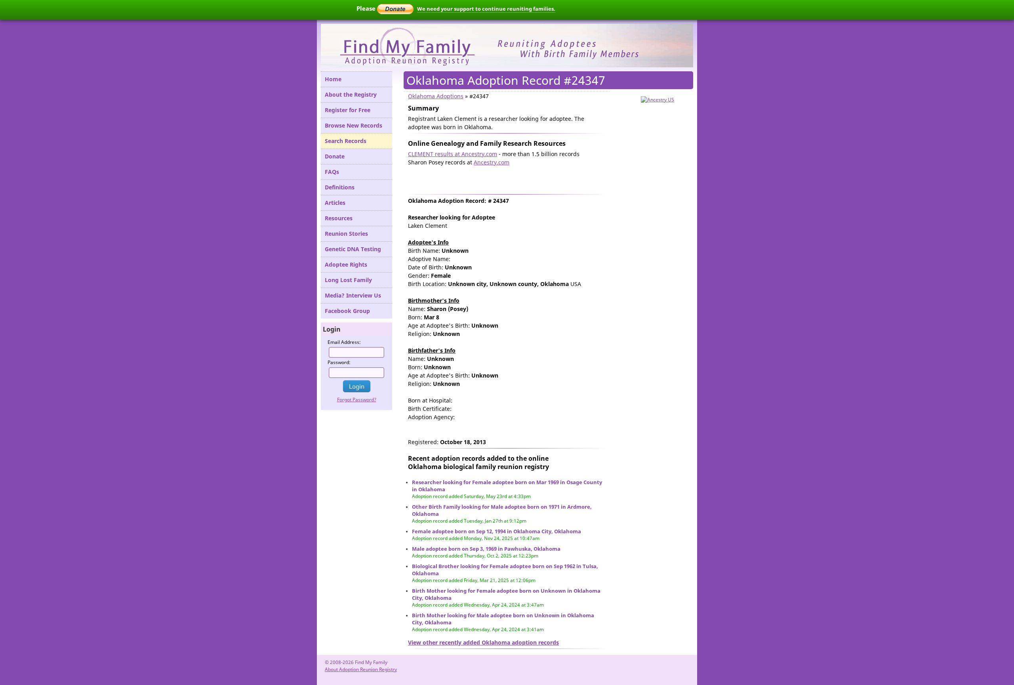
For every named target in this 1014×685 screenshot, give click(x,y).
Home (333, 79)
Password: (339, 362)
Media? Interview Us (353, 295)
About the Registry (351, 94)
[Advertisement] (500, 178)
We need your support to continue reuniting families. (486, 8)
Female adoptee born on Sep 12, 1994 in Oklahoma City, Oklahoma (496, 531)
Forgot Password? (356, 399)
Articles (335, 202)
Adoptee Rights (346, 264)
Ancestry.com (491, 162)
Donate (335, 156)
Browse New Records (353, 125)
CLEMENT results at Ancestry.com (452, 154)
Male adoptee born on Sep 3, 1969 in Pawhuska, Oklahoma (486, 548)
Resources (339, 218)
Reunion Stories (346, 233)
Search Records (345, 141)
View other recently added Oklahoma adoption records (483, 642)
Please (366, 8)
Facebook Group (347, 311)
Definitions (340, 187)
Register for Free (347, 110)
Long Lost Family (348, 280)
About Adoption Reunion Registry (361, 669)
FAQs (332, 172)
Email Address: (344, 342)
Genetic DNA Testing (353, 249)
